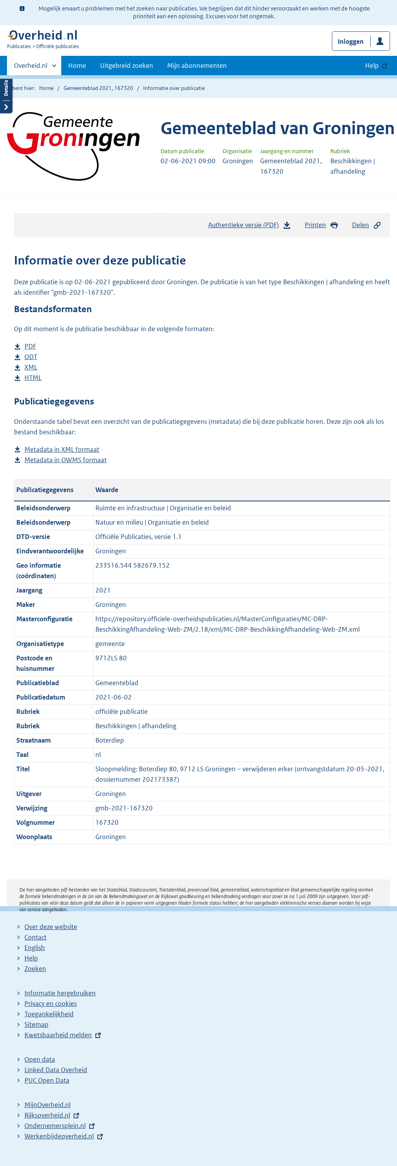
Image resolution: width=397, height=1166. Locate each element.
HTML (32, 378)
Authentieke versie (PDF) (245, 227)
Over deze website (50, 926)
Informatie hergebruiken (60, 993)
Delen (360, 225)
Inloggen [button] (351, 41)
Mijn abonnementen (197, 65)
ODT (30, 357)
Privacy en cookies (50, 1003)
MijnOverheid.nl (47, 1104)
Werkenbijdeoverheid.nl (59, 1136)
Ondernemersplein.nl (55, 1125)
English (34, 947)
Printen (315, 225)
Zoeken (35, 968)
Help (31, 958)
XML (30, 368)
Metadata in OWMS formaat (65, 460)
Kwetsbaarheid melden (58, 1035)
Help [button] (372, 65)
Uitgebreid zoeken (126, 65)
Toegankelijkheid (49, 1014)
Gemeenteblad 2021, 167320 (98, 88)
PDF (30, 347)
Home (77, 65)
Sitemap (36, 1024)
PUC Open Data (46, 1080)
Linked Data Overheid (55, 1070)
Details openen (6, 94)
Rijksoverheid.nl (47, 1115)
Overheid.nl (30, 68)
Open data (39, 1059)
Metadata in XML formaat (61, 450)
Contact (35, 937)
